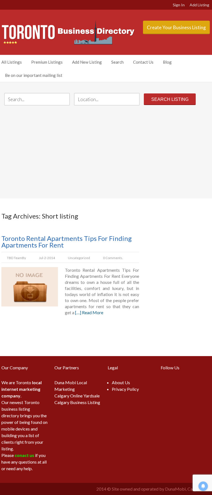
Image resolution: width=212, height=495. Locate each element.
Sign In (179, 4)
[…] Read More (89, 312)
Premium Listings (47, 62)
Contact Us (143, 62)
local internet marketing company (21, 389)
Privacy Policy (125, 389)
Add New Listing (87, 62)
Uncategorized (79, 258)
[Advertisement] (106, 152)
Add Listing (199, 4)
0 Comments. (113, 258)
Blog (167, 62)
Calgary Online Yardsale (77, 395)
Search (117, 62)
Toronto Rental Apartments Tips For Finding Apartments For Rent (66, 241)
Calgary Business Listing (77, 402)
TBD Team (14, 258)
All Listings (11, 62)
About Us (121, 382)
